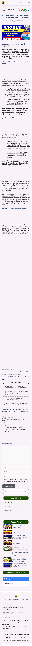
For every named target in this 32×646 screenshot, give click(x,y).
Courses (5, 607)
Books (10, 607)
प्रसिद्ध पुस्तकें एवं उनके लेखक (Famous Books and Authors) (19, 548)
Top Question (20, 612)
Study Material (6, 612)
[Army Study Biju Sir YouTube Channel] (22, 10)
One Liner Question (8, 614)
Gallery (16, 607)
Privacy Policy (15, 622)
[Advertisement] (16, 72)
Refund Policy (6, 622)
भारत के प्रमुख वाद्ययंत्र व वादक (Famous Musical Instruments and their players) (19, 537)
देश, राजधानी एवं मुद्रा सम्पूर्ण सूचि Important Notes (18, 526)
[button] (21, 2)
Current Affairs (24, 626)
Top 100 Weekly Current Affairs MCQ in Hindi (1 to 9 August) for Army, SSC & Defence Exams (16, 393)
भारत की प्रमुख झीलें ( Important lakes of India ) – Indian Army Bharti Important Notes (19, 559)
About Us (5, 620)
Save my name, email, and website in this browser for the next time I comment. (16, 480)
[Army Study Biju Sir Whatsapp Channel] (25, 10)
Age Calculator (6, 628)
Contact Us (12, 620)
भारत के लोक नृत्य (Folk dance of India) (19, 531)
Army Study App (7, 626)
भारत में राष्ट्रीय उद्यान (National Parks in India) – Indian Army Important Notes (19, 565)
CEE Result (16, 626)
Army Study (11, 9)
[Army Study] (3, 2)
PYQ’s (13, 612)
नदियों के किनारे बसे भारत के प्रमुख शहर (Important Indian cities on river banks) (20, 554)
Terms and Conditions (22, 620)
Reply (6, 435)
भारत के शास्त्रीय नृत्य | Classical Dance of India (19, 542)
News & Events (9, 369)
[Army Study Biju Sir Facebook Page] (28, 10)
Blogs (21, 607)
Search (25, 491)
